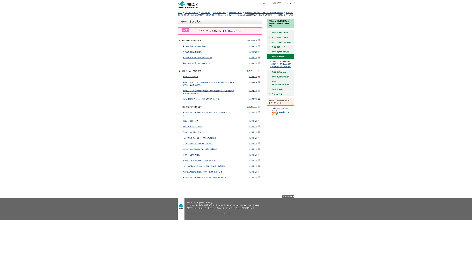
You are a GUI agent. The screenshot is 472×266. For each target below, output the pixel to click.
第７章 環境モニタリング (280, 72)
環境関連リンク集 (248, 208)
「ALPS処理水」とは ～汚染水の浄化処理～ (200, 138)
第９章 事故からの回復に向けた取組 (279, 83)
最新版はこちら (234, 31)
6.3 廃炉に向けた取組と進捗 (280, 67)
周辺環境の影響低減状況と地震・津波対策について (202, 172)
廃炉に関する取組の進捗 (192, 127)
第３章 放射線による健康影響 (281, 42)
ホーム (180, 13)
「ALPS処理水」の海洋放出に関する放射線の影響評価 (204, 166)
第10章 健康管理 (277, 89)
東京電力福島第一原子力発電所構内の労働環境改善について (206, 178)
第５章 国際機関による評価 (280, 52)
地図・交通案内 (253, 205)
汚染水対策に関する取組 (192, 132)
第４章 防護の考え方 (278, 47)
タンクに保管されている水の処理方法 (197, 144)
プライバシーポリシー (233, 208)
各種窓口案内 (276, 3)
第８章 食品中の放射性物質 (280, 77)
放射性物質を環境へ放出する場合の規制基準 (200, 149)
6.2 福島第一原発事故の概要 (280, 64)
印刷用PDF (253, 46)
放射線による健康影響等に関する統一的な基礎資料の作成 (264, 13)
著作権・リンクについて (216, 208)
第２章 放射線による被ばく (280, 37)
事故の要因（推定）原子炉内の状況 (196, 63)
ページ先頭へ (287, 197)
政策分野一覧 (205, 13)
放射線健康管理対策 (235, 13)
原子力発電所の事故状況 (192, 52)
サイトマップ (290, 3)
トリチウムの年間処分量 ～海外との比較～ (200, 161)
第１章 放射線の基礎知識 (280, 32)
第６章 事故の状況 (278, 56)
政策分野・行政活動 (191, 13)
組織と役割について (190, 121)
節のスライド (252, 41)
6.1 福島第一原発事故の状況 (280, 61)
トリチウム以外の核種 (191, 155)
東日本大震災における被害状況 (195, 46)
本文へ (265, 3)
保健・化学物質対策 (219, 13)
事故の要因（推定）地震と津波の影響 (197, 58)
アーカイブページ (277, 94)
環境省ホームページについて (196, 208)
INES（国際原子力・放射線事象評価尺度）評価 (201, 99)
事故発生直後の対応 (190, 77)
